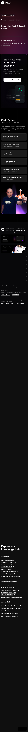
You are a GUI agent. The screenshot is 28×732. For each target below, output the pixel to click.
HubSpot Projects (6, 587)
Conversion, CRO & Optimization (11, 576)
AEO (25, 230)
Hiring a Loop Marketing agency (10, 608)
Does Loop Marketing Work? (9, 616)
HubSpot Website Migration (9, 590)
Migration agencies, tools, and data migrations (8, 593)
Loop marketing (11, 232)
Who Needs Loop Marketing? (10, 613)
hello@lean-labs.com (5, 294)
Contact (12, 303)
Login (17, 303)
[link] (6, 2)
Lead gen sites (19, 230)
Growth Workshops (5, 10)
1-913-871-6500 (15, 294)
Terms (2, 303)
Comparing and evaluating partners (11, 597)
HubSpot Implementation (8, 585)
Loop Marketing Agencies (9, 611)
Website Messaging (7, 573)
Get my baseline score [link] (11, 79)
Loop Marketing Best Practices (10, 605)
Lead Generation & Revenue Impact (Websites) (9, 565)
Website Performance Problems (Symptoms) (8, 561)
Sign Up (22, 303)
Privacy (7, 303)
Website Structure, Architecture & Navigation (9, 570)
